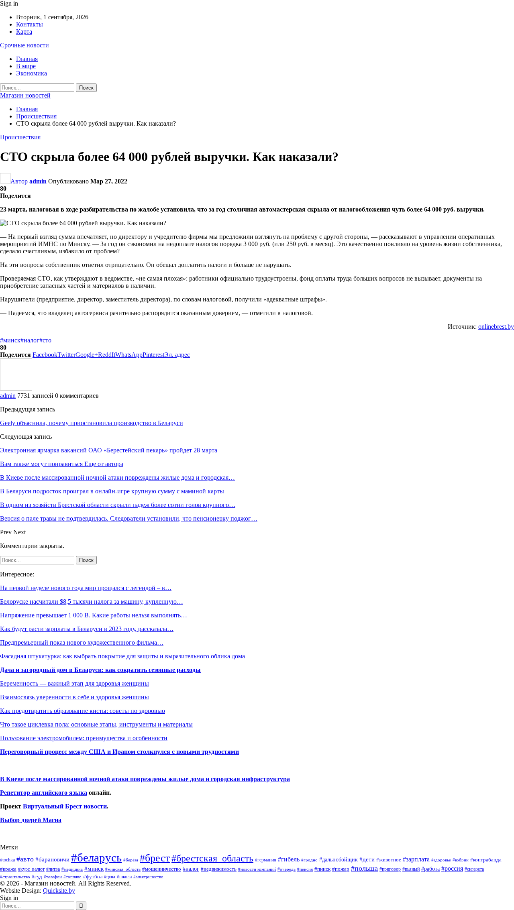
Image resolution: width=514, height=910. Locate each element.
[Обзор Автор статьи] (16, 388)
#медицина (72, 869)
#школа (124, 876)
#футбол (92, 876)
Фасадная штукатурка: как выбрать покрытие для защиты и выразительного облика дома (122, 656)
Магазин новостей (25, 95)
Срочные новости (24, 45)
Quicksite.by (59, 890)
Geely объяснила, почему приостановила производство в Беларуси (91, 422)
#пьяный (411, 869)
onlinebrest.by (496, 326)
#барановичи (52, 859)
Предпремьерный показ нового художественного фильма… (81, 642)
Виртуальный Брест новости (65, 806)
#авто (25, 859)
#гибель (289, 859)
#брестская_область (212, 858)
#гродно (309, 859)
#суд (37, 876)
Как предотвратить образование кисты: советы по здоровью (82, 710)
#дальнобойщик (338, 859)
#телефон (53, 877)
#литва (53, 869)
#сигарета (474, 869)
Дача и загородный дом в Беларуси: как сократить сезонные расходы (100, 669)
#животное (388, 860)
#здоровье (441, 860)
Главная (27, 58)
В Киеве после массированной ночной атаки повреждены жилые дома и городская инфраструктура (145, 779)
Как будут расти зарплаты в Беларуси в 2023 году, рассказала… (86, 628)
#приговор (390, 869)
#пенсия (305, 869)
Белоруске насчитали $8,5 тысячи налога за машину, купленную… (91, 601)
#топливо (72, 876)
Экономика (31, 73)
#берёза (130, 859)
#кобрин (461, 859)
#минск (10, 340)
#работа (430, 868)
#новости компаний (257, 869)
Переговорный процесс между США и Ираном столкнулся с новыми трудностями (119, 751)
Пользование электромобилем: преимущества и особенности (83, 738)
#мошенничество (161, 869)
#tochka (7, 860)
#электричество (148, 876)
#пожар (340, 869)
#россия (452, 868)
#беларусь (96, 857)
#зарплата (416, 859)
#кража (8, 869)
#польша (364, 868)
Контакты (29, 24)
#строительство (15, 877)
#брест (155, 858)
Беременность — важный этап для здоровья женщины (74, 683)
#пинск (322, 869)
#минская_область (123, 869)
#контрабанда (486, 860)
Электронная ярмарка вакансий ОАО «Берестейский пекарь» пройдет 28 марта (108, 450)
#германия (265, 860)
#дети (367, 859)
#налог (29, 340)
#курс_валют (31, 869)
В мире (26, 66)
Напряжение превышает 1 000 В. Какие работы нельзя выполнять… (93, 615)
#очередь (286, 869)
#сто (45, 340)
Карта (24, 31)
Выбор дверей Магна (30, 819)
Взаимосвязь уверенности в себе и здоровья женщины (74, 697)
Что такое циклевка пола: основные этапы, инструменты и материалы (96, 724)
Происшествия (20, 137)
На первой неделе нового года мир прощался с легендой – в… (85, 587)
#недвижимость (219, 869)
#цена (109, 876)
